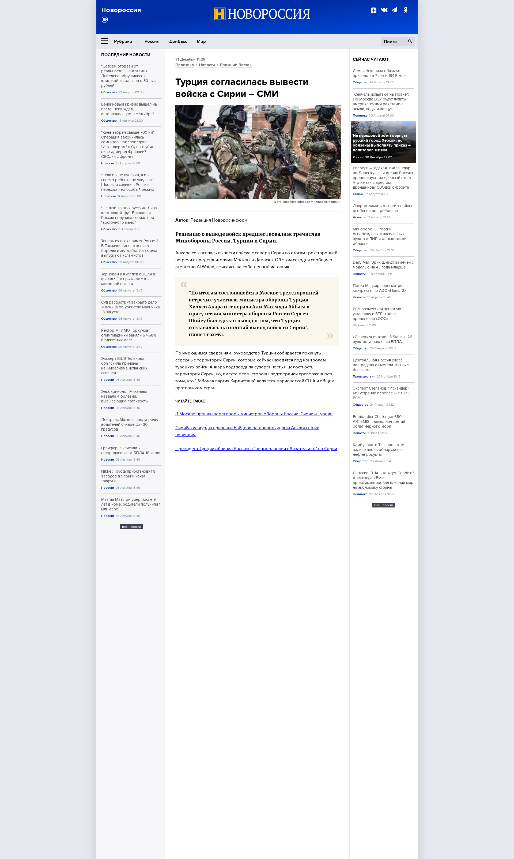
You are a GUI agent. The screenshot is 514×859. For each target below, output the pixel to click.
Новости (107, 163)
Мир (201, 41)
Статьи (358, 194)
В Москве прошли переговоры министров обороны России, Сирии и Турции (253, 413)
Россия (152, 41)
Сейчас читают (371, 59)
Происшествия (364, 376)
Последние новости (125, 55)
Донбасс (178, 41)
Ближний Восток (236, 65)
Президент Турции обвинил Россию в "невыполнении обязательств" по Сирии (256, 448)
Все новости (131, 527)
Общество (109, 92)
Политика (108, 196)
